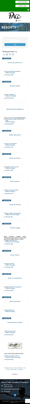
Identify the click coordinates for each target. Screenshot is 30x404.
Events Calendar (19, 367)
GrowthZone (16, 402)
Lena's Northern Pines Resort (14, 353)
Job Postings (14, 369)
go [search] (15, 44)
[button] (3, 51)
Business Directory (8, 367)
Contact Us (20, 369)
